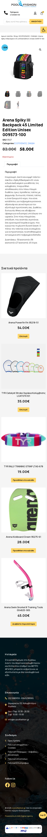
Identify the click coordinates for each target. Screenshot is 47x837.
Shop (16, 36)
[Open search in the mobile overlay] (23, 21)
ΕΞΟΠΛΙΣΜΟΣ (24, 36)
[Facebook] (7, 785)
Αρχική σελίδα (6, 36)
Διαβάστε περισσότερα (23, 624)
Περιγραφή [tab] (12, 164)
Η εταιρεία (10, 654)
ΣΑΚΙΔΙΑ (34, 36)
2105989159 (15, 15)
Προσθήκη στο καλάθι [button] (23, 480)
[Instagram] (13, 785)
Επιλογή (23, 336)
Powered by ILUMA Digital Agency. (19, 816)
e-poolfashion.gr (19, 808)
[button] (43, 30)
